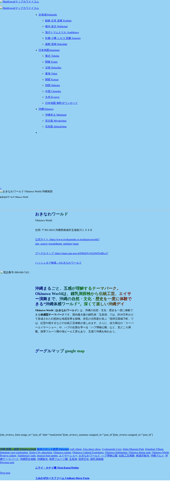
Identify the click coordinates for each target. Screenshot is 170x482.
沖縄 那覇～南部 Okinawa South (18, 449)
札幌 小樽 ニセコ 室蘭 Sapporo (63, 38)
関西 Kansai (51, 79)
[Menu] (1, 5)
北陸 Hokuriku (53, 67)
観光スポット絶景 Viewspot (53, 449)
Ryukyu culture (8, 455)
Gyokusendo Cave (112, 449)
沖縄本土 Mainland (55, 114)
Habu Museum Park (133, 449)
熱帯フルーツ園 (58, 459)
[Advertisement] (85, 160)
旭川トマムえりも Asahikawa (62, 32)
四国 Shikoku (52, 85)
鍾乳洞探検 (97, 459)
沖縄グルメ (157, 455)
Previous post (7, 462)
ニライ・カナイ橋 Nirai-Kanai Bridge (57, 467)
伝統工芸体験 (127, 455)
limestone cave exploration (14, 452)
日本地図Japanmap (49, 50)
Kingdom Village (154, 449)
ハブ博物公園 (109, 455)
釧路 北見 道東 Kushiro (58, 20)
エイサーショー (68, 455)
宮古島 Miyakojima (55, 120)
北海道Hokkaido (48, 14)
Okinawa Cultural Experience (88, 452)
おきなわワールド (89, 455)
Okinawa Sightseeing (116, 452)
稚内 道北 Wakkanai (56, 26)
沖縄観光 (42, 459)
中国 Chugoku (53, 91)
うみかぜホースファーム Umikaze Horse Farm (62, 478)
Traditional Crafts (26, 455)
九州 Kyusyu (52, 97)
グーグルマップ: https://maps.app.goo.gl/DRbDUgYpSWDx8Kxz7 (71, 253)
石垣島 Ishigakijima (56, 126)
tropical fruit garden (47, 455)
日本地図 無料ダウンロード (61, 103)
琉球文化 (83, 459)
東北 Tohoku (52, 55)
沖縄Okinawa (46, 109)
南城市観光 (142, 455)
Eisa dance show (92, 449)
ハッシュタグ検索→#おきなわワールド (58, 262)
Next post (5, 472)
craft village (76, 449)
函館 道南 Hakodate (56, 44)
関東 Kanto (51, 61)
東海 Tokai (51, 73)
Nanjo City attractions (40, 452)
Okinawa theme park (140, 452)
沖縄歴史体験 (28, 459)
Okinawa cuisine (62, 452)
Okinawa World (160, 452)
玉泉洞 (73, 459)
